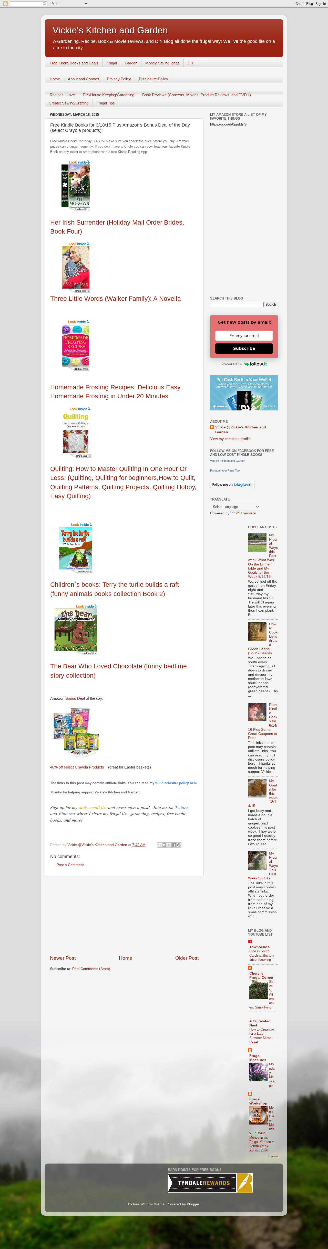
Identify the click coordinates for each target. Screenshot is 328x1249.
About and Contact (83, 79)
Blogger (193, 1204)
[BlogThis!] (164, 845)
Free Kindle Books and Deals (74, 63)
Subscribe (244, 348)
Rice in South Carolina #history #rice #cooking (261, 955)
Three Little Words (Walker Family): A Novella (115, 298)
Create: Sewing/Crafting (68, 103)
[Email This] (159, 845)
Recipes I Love (62, 95)
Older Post (187, 958)
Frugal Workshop (258, 1101)
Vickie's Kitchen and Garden (110, 30)
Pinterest (68, 813)
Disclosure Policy (153, 79)
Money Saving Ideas (162, 63)
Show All (273, 1156)
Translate (248, 513)
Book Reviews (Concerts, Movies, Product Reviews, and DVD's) (196, 95)
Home (55, 79)
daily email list (93, 807)
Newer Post (63, 958)
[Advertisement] (124, 916)
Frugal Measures (257, 1058)
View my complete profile (230, 439)
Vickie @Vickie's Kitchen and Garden (240, 429)
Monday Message (271, 1074)
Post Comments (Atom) (91, 969)
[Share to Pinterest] (178, 845)
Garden (131, 63)
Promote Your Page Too (225, 470)
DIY (191, 63)
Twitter (181, 807)
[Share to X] (169, 845)
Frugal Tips (105, 103)
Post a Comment (70, 865)
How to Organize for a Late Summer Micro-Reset (261, 1035)
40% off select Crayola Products (77, 767)
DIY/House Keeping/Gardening (108, 95)
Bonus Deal (74, 698)
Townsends (259, 947)
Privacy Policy (119, 79)
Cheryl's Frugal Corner (261, 975)
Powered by (231, 364)
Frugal (111, 63)
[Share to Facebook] (174, 845)
